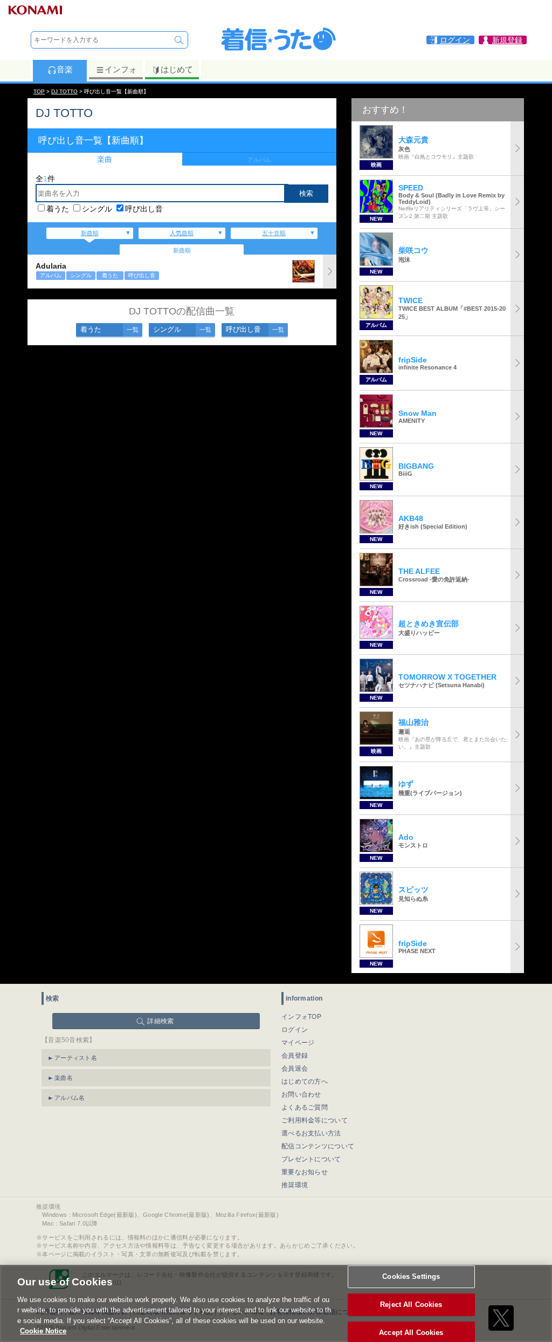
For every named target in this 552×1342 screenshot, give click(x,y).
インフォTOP (301, 1017)
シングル (97, 208)
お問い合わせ (301, 1094)
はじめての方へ (304, 1081)
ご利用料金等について (314, 1120)
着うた (57, 208)
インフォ (121, 69)
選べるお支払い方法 (311, 1133)
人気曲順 (182, 233)
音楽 (65, 69)
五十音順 (274, 233)
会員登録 (294, 1055)
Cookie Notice (43, 1331)
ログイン (294, 1029)
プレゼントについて (311, 1159)
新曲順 (90, 233)
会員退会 (294, 1068)
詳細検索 (160, 1021)
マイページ (298, 1042)
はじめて (177, 69)
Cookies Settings (411, 1277)
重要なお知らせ (304, 1172)
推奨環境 (294, 1185)
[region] (276, 1303)
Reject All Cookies (411, 1304)
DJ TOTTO (64, 91)
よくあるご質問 (304, 1107)
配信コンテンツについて (317, 1146)
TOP (39, 91)
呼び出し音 (144, 208)
